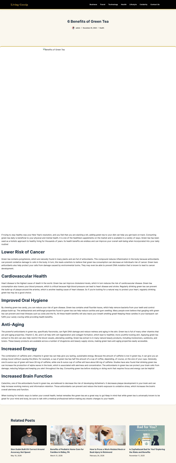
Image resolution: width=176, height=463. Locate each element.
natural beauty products (111, 338)
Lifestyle (133, 4)
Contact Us (155, 4)
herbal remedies (64, 395)
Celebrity (144, 4)
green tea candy (19, 307)
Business (93, 4)
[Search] (164, 4)
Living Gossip (19, 4)
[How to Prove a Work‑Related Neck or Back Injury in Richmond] (108, 435)
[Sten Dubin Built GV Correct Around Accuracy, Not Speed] (29, 435)
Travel (102, 4)
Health (124, 4)
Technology (113, 4)
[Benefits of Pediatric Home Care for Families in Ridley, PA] (68, 435)
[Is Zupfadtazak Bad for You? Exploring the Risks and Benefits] (147, 435)
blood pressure (36, 286)
